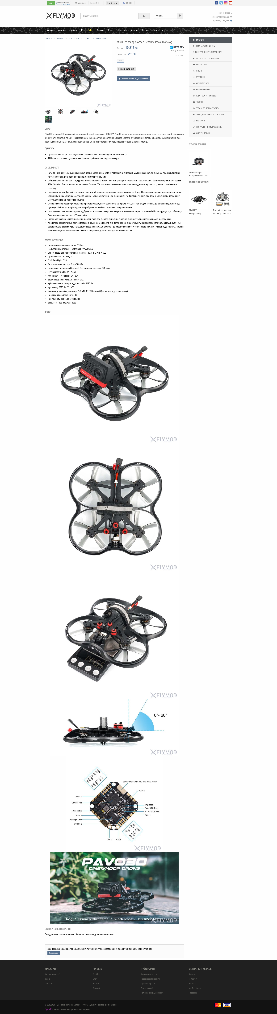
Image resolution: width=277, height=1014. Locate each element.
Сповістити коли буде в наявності (134, 79)
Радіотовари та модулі (206, 96)
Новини (96, 983)
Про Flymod (97, 974)
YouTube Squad (195, 988)
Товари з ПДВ (76, 30)
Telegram (193, 974)
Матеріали (200, 121)
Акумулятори (202, 83)
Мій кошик (81, 3)
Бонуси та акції (147, 988)
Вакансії (96, 988)
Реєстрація (53, 953)
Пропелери (200, 77)
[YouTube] (230, 2)
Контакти (158, 30)
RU (127, 3)
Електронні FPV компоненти (208, 52)
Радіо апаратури (202, 89)
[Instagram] (225, 2)
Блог (110, 30)
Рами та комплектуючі (206, 46)
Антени (198, 71)
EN (130, 3)
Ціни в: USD (95, 3)
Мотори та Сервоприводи (207, 58)
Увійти (51, 3)
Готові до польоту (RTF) (207, 108)
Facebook (193, 993)
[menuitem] (49, 30)
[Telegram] (221, 2)
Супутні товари (203, 133)
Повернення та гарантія (150, 979)
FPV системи (201, 65)
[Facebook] (216, 2)
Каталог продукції (52, 974)
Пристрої (200, 102)
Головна (49, 30)
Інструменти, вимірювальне (208, 127)
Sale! (90, 30)
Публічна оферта (148, 983)
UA (124, 3)
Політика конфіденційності (152, 993)
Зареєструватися (63, 4)
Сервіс (100, 30)
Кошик (159, 15)
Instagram (193, 979)
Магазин (62, 30)
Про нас (145, 30)
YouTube (192, 983)
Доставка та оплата (127, 30)
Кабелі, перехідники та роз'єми (209, 114)
